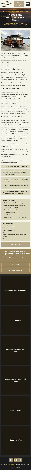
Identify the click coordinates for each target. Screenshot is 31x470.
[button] (28, 4)
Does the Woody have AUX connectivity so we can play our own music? (16, 179)
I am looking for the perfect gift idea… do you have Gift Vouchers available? (15, 192)
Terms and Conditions (15, 467)
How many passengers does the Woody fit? (16, 186)
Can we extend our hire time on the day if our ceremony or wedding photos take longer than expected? (15, 172)
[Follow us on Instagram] (16, 460)
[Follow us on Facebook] (11, 460)
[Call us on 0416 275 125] (20, 460)
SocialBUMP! (15, 466)
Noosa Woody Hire (9, 464)
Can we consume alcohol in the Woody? (16, 166)
